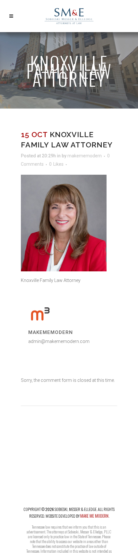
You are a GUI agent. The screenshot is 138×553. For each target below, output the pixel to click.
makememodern (84, 155)
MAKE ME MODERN (94, 516)
